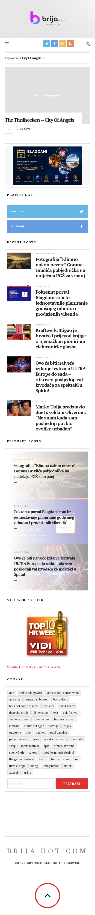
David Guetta (67, 706)
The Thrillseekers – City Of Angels (39, 119)
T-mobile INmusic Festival (58, 752)
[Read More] (16, 482)
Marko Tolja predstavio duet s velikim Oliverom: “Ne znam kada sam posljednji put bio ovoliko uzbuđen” (61, 418)
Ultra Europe (17, 766)
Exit (55, 713)
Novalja (54, 726)
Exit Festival (70, 713)
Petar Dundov (18, 739)
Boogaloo (60, 699)
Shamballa (76, 739)
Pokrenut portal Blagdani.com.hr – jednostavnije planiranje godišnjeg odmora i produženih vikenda (62, 303)
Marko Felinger (34, 726)
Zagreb (14, 772)
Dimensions (40, 713)
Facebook (18, 226)
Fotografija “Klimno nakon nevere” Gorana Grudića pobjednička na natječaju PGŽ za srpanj (60, 267)
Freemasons (41, 719)
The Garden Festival (21, 759)
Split (46, 746)
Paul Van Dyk (58, 732)
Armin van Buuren (36, 699)
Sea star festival (54, 739)
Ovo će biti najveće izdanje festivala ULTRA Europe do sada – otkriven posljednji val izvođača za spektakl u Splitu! (61, 376)
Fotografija (45, 253)
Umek (67, 766)
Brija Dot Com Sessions (24, 706)
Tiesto (42, 759)
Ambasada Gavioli (30, 693)
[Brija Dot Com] (47, 18)
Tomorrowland (60, 759)
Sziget (33, 752)
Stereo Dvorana (64, 746)
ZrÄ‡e (27, 772)
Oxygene (15, 732)
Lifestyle (43, 286)
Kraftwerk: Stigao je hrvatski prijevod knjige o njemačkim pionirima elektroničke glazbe (61, 339)
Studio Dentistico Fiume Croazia (34, 667)
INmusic (14, 726)
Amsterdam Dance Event (63, 693)
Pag (28, 732)
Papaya (40, 732)
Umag (34, 766)
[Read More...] (9, 129)
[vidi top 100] (47, 634)
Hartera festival (64, 719)
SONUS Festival (30, 746)
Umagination (51, 766)
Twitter (17, 211)
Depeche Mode (19, 713)
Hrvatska (43, 324)
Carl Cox (48, 706)
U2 (76, 759)
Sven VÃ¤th (16, 752)
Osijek (67, 726)
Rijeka (35, 739)
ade (11, 693)
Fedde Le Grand (19, 719)
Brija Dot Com (47, 850)
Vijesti (25, 129)
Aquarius (15, 699)
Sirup (12, 746)
